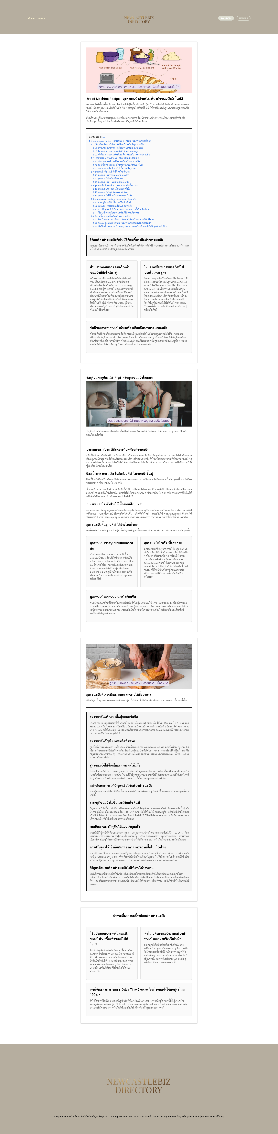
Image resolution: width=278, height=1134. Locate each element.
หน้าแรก (31, 18)
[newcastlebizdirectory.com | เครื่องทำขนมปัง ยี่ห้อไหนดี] (139, 17)
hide (103, 137)
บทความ (41, 18)
